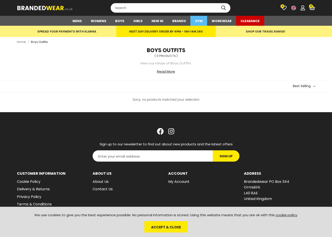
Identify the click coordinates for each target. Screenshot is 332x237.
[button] (312, 7)
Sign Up (226, 156)
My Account (178, 181)
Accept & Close (166, 227)
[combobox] (170, 8)
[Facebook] (160, 131)
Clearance (250, 21)
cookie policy (286, 215)
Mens (77, 21)
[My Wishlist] (284, 7)
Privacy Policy (29, 196)
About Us (101, 181)
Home (21, 42)
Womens (98, 21)
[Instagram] (171, 131)
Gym (199, 21)
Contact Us (103, 189)
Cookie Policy (28, 181)
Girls (138, 21)
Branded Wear (45, 8)
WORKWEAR (221, 21)
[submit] (223, 8)
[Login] (303, 7)
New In (157, 21)
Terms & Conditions (34, 204)
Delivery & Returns (33, 189)
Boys (119, 21)
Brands (179, 21)
